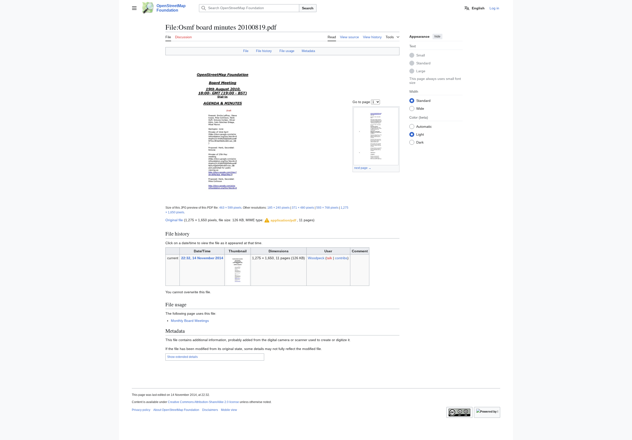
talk (329, 258)
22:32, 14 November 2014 (202, 258)
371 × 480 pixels (303, 207)
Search (308, 8)
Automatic (424, 126)
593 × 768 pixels (327, 207)
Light (420, 134)
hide (437, 36)
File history (264, 51)
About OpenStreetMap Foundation (176, 410)
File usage (286, 51)
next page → (362, 168)
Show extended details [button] (182, 357)
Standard (423, 63)
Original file (174, 220)
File (245, 51)
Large (420, 71)
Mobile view (229, 410)
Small (420, 55)
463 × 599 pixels (230, 207)
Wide (420, 108)
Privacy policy (141, 410)
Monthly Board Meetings (190, 321)
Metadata (308, 51)
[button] (134, 8)
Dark (420, 142)
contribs (341, 258)
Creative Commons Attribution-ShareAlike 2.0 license (203, 402)
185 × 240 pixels (278, 207)
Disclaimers (210, 410)
